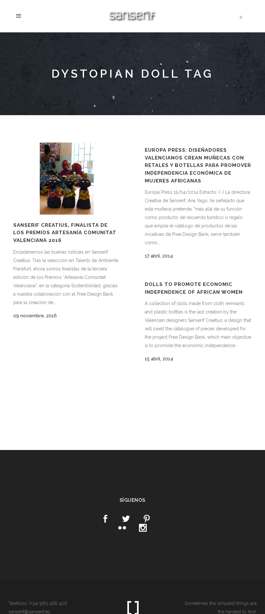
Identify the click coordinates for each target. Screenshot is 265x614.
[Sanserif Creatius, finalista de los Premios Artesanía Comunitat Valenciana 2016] (66, 178)
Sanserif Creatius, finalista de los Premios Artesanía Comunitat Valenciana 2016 (64, 232)
